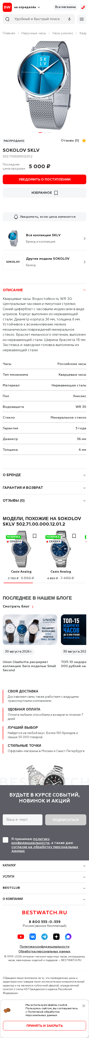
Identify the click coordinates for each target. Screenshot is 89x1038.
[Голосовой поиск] (69, 19)
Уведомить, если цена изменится (48, 216)
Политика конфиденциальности (44, 946)
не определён (25, 7)
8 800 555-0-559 (44, 922)
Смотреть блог (16, 606)
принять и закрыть (44, 1026)
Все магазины (65, 7)
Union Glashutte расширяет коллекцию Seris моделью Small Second (29, 666)
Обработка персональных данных (44, 951)
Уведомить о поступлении (45, 179)
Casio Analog (21, 571)
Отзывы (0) (70, 140)
